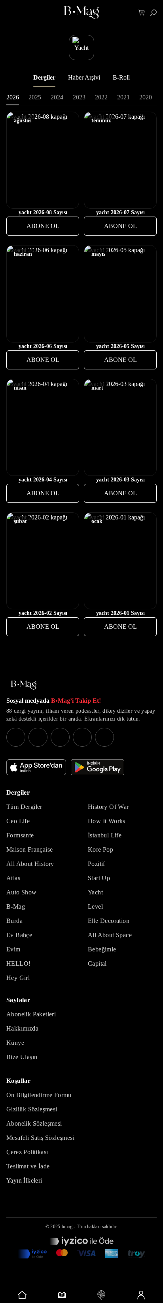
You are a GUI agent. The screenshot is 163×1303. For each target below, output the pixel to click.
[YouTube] (37, 737)
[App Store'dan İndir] (36, 767)
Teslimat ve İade (27, 1166)
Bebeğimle (102, 949)
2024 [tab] (57, 97)
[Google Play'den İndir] (97, 767)
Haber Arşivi (84, 77)
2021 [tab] (123, 97)
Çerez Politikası (27, 1152)
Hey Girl (18, 977)
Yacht (95, 892)
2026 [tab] (12, 97)
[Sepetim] (141, 13)
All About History (30, 863)
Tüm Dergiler (24, 806)
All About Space (110, 935)
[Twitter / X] (60, 737)
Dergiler (44, 77)
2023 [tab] (79, 97)
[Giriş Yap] (141, 1295)
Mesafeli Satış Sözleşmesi (40, 1137)
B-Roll (121, 77)
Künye (15, 1042)
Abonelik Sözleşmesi (34, 1123)
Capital (97, 963)
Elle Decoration (108, 920)
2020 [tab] (145, 97)
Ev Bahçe (19, 935)
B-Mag (15, 906)
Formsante (20, 835)
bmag (67, 1226)
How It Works (106, 821)
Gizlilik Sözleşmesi (31, 1109)
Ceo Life (18, 821)
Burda (14, 920)
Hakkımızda (22, 1028)
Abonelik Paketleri (31, 1014)
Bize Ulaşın (21, 1057)
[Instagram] (15, 737)
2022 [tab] (101, 97)
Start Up (99, 878)
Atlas (13, 878)
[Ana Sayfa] (23, 685)
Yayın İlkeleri (24, 1180)
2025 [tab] (34, 97)
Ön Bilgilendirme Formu (39, 1095)
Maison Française (29, 849)
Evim (13, 949)
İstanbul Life (104, 835)
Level (95, 906)
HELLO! (18, 963)
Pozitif (96, 863)
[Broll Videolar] (101, 1295)
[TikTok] (104, 737)
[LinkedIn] (82, 737)
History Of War (108, 806)
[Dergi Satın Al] (62, 1295)
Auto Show (21, 892)
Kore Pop (100, 849)
